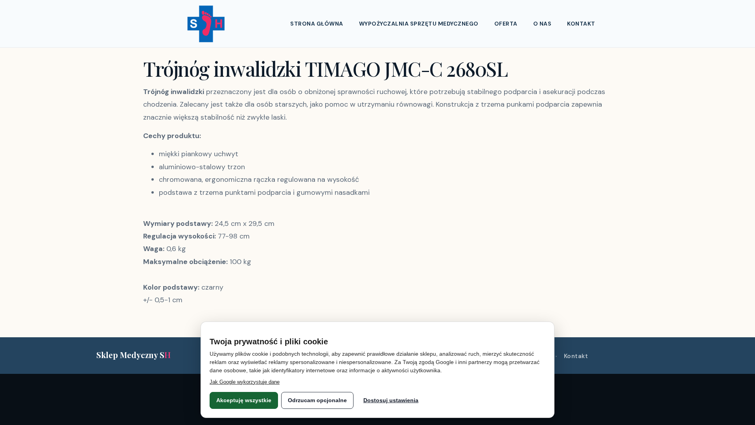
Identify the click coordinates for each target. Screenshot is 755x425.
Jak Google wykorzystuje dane (245, 382)
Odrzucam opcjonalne (317, 400)
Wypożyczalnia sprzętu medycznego (419, 23)
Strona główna (316, 23)
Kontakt (581, 23)
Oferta (505, 23)
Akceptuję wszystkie (243, 400)
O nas (542, 23)
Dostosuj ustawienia (390, 400)
